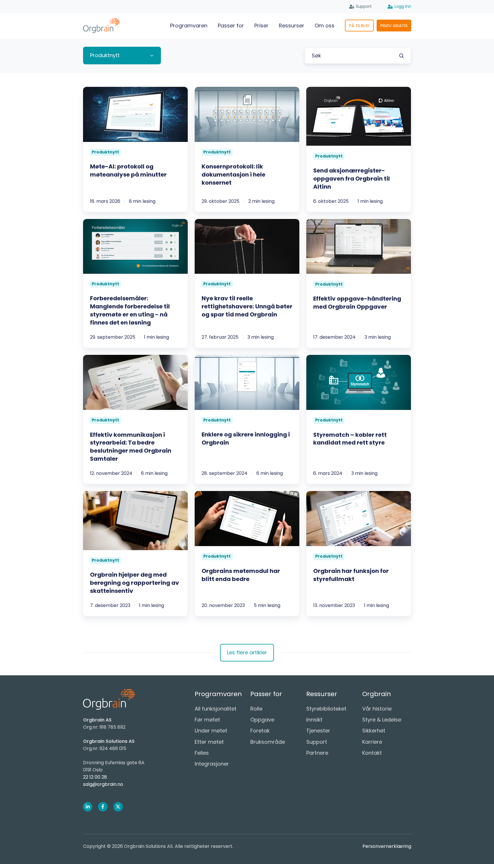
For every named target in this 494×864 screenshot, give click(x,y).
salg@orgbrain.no (103, 784)
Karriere (372, 741)
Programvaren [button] (188, 25)
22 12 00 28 (95, 777)
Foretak (260, 730)
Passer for (231, 25)
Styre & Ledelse (381, 719)
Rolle (256, 708)
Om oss (325, 25)
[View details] (88, 806)
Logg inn (403, 6)
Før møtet (207, 719)
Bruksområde (267, 741)
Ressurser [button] (291, 25)
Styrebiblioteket (326, 708)
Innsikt (314, 719)
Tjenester (318, 730)
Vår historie (377, 708)
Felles (202, 752)
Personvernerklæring (386, 846)
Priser (261, 25)
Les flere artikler (247, 652)
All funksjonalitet (215, 708)
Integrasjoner (212, 763)
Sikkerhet (373, 730)
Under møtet (211, 730)
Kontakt (372, 752)
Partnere (317, 752)
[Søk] (401, 56)
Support (364, 6)
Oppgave (262, 719)
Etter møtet (209, 741)
